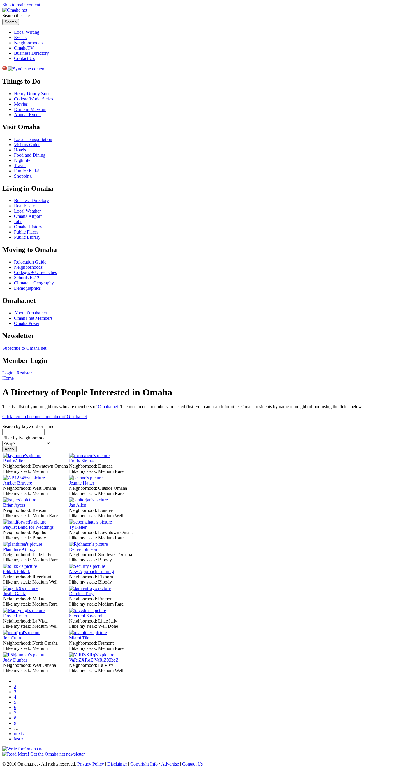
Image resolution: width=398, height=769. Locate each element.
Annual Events (27, 114)
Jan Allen (77, 505)
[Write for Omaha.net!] (23, 748)
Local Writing (26, 32)
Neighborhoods (28, 42)
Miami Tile (79, 637)
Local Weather (27, 210)
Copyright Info (144, 763)
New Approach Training (91, 571)
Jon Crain (12, 637)
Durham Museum (30, 109)
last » (19, 738)
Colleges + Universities (35, 272)
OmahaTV (24, 47)
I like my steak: (17, 471)
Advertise (170, 763)
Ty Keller (78, 527)
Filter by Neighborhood (24, 437)
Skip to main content (21, 4)
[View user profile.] (22, 455)
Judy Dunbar (15, 659)
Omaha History (28, 226)
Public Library (27, 237)
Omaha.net (108, 406)
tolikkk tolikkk (16, 571)
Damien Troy (81, 593)
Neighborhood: (17, 466)
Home (8, 378)
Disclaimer (117, 763)
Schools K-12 (26, 277)
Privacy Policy (90, 763)
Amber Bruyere (17, 482)
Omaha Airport (28, 216)
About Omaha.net (30, 312)
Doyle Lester (15, 615)
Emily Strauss (81, 460)
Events (20, 37)
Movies (21, 104)
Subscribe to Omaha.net (24, 348)
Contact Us (24, 58)
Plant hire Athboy (19, 549)
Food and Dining (29, 155)
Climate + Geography (34, 282)
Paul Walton (14, 460)
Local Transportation (33, 139)
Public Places (26, 231)
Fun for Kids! (26, 170)
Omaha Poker (26, 323)
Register (24, 372)
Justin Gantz (14, 593)
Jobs (18, 221)
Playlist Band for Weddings (28, 527)
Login (7, 372)
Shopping (23, 176)
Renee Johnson (83, 549)
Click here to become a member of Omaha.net (44, 416)
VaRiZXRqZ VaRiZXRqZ (94, 659)
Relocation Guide (30, 261)
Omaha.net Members (33, 318)
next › (19, 733)
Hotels (20, 149)
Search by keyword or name (28, 426)
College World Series (33, 98)
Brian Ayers (14, 505)
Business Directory (31, 53)
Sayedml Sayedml (85, 615)
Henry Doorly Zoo (31, 93)
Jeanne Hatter (81, 482)
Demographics (27, 288)
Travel (20, 165)
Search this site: (17, 15)
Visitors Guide (27, 144)
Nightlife (22, 160)
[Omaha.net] (14, 10)
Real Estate (24, 205)
